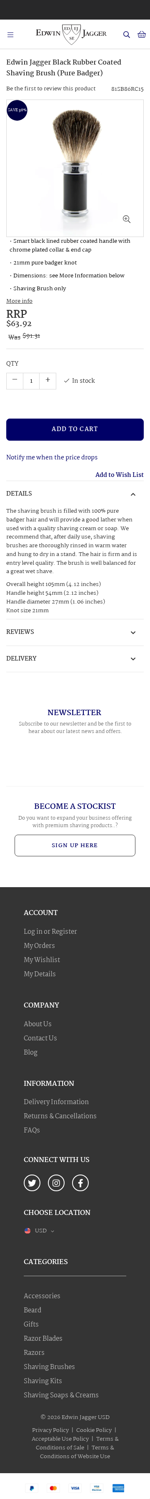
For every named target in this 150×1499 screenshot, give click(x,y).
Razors (34, 1353)
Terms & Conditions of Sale (77, 1443)
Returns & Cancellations (60, 1117)
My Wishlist (42, 960)
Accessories (42, 1297)
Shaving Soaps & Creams (61, 1396)
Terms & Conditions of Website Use (77, 1452)
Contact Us (40, 1039)
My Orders (39, 946)
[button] (126, 220)
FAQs (32, 1131)
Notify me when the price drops (52, 458)
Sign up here (75, 845)
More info (19, 301)
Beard (32, 1311)
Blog (31, 1053)
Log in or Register (50, 932)
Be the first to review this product (50, 88)
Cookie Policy (94, 1430)
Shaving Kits (43, 1382)
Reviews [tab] (20, 632)
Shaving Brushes (49, 1367)
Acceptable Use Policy (60, 1439)
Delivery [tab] (21, 659)
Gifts (31, 1325)
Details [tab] (19, 494)
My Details (40, 975)
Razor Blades (43, 1339)
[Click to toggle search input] (126, 34)
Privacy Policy (50, 1430)
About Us (38, 1025)
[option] (75, 8)
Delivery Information (56, 1102)
